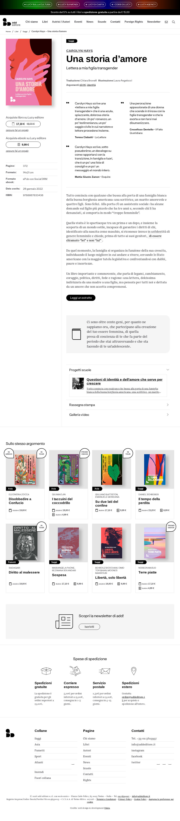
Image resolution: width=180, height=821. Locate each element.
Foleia (107, 808)
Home (8, 31)
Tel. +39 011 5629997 (144, 738)
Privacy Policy (124, 799)
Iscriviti (89, 626)
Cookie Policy (140, 799)
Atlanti (39, 762)
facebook (136, 756)
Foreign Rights (134, 21)
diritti (83, 84)
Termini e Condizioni (106, 799)
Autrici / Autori (61, 21)
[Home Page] (11, 22)
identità (91, 84)
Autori (87, 750)
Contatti (115, 21)
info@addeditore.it (143, 744)
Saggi (25, 31)
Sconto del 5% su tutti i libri (66, 12)
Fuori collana (43, 778)
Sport (38, 756)
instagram (137, 750)
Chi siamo (31, 21)
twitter (135, 762)
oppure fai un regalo (17, 130)
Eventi (78, 21)
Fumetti (40, 750)
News (89, 21)
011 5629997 (123, 796)
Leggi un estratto (81, 297)
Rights (87, 780)
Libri (45, 21)
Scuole (102, 21)
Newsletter (153, 21)
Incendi (39, 772)
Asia (37, 744)
